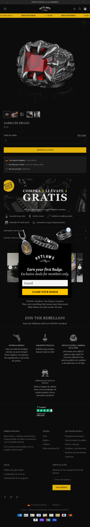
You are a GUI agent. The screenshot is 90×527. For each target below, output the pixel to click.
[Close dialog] (68, 230)
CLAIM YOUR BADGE (45, 292)
